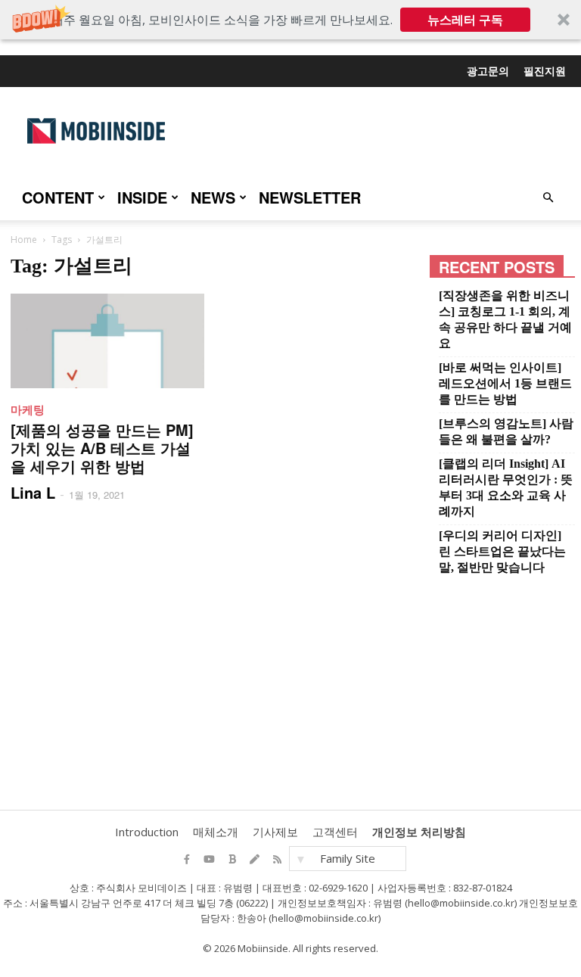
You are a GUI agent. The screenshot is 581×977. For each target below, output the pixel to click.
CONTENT (58, 197)
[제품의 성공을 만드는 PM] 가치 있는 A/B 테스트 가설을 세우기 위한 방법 (102, 447)
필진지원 (545, 70)
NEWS (213, 197)
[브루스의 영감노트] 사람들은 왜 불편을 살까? (506, 431)
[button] (290, 19)
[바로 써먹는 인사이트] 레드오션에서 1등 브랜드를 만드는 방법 (505, 383)
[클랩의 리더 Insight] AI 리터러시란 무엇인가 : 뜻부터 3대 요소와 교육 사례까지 (506, 487)
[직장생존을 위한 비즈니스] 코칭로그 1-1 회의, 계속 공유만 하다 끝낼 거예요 (505, 319)
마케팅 (28, 409)
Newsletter (310, 197)
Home (24, 239)
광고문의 (488, 70)
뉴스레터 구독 (465, 19)
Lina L (33, 492)
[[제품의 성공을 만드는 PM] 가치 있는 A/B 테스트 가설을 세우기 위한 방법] (107, 341)
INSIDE (142, 197)
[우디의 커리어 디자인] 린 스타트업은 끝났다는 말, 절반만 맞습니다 (502, 551)
